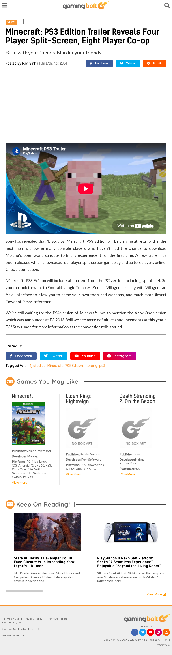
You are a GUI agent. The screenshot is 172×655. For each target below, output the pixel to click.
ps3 (102, 365)
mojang (91, 365)
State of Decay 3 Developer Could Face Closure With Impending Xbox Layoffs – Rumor (44, 562)
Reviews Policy (57, 618)
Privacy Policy (33, 618)
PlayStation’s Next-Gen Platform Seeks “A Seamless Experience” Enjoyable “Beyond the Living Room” (129, 562)
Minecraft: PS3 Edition (65, 365)
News (11, 22)
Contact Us (9, 629)
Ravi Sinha (30, 63)
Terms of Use (10, 618)
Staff (41, 629)
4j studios (37, 365)
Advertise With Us (13, 635)
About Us (27, 629)
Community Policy (14, 622)
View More (19, 482)
